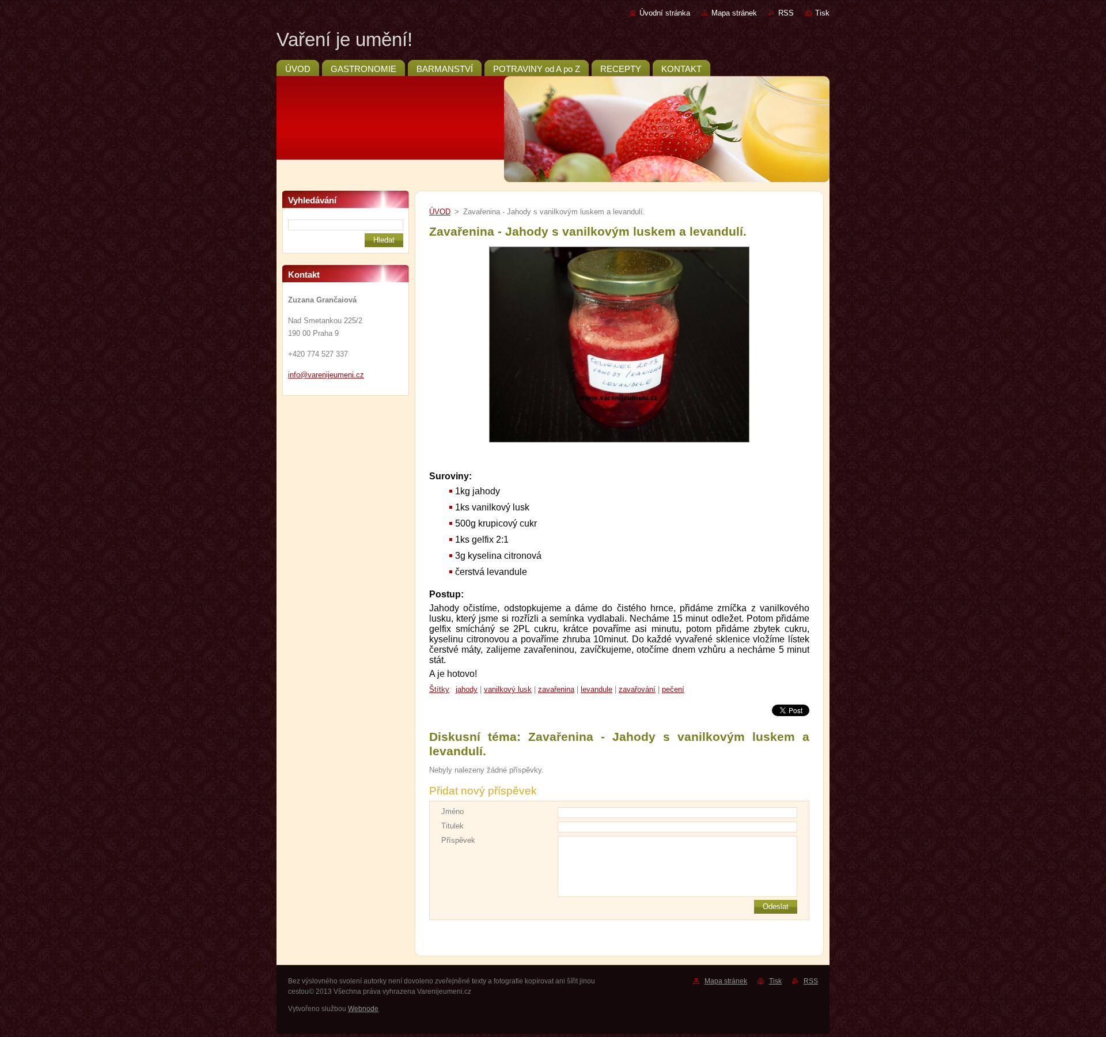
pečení (673, 689)
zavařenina (556, 689)
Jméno (452, 811)
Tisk (822, 13)
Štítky (439, 689)
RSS (786, 13)
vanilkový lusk (508, 689)
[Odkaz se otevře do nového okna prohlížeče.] (619, 442)
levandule (596, 689)
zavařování (637, 689)
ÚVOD (439, 211)
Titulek (452, 826)
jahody (467, 689)
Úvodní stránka (664, 13)
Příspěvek (458, 840)
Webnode (363, 1009)
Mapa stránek (734, 13)
